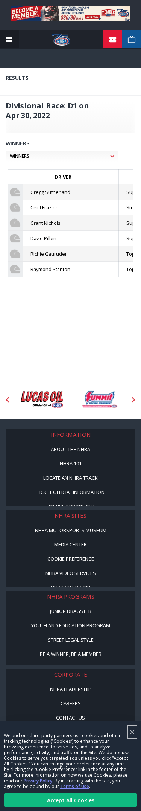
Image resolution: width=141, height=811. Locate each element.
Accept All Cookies (70, 800)
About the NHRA (70, 449)
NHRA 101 (71, 463)
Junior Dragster (70, 611)
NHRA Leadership (70, 689)
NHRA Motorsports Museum (70, 530)
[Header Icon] (9, 40)
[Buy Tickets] (112, 39)
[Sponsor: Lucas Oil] (42, 400)
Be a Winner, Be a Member (71, 654)
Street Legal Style (71, 639)
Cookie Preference (70, 558)
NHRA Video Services (70, 573)
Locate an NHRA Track (70, 477)
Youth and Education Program (70, 625)
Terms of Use (74, 786)
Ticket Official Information (71, 492)
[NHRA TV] (131, 39)
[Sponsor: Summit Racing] (99, 400)
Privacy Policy (38, 780)
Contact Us (70, 717)
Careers (71, 703)
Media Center (70, 544)
